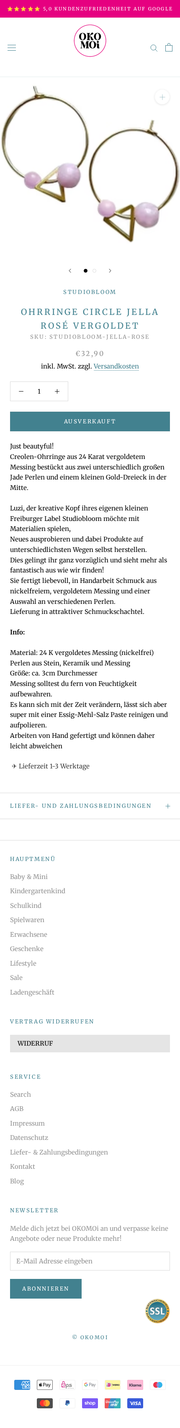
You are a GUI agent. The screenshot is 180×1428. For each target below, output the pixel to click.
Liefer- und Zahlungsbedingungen (81, 805)
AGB (16, 1109)
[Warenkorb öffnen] (168, 47)
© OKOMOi (90, 1337)
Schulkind (25, 906)
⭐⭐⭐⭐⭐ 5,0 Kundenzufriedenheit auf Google (90, 9)
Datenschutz (29, 1138)
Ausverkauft (90, 421)
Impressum (27, 1123)
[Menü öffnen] (12, 47)
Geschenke (27, 949)
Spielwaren (27, 920)
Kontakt (22, 1166)
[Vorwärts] (110, 271)
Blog (17, 1181)
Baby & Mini (29, 877)
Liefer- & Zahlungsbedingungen (59, 1152)
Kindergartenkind (37, 891)
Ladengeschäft (32, 992)
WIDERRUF (35, 1043)
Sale (16, 978)
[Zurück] (70, 271)
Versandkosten (116, 366)
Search (20, 1094)
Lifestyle (23, 963)
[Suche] (154, 47)
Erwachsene (28, 934)
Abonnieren (45, 1288)
